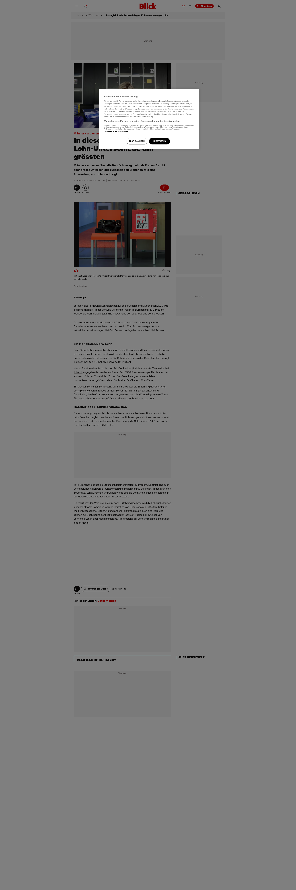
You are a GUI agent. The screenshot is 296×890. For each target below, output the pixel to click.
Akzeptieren (159, 141)
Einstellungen (137, 141)
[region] (149, 119)
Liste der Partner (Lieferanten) (116, 131)
